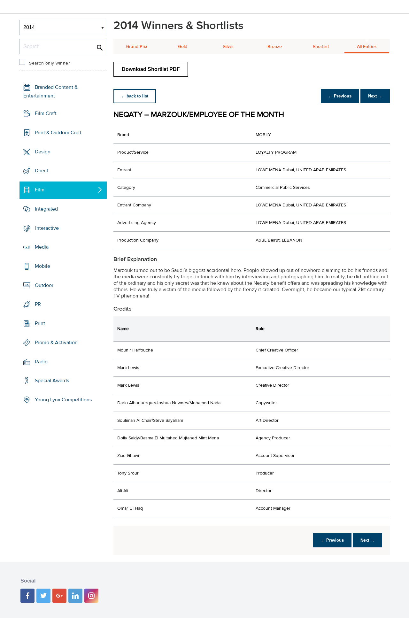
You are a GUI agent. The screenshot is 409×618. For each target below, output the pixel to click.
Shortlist (321, 47)
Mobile (42, 266)
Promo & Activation (56, 342)
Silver (228, 47)
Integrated (46, 209)
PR (38, 304)
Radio (41, 362)
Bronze (274, 47)
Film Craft (46, 113)
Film (39, 190)
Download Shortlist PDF (151, 69)
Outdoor (44, 285)
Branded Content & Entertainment (50, 91)
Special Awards (52, 380)
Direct (41, 170)
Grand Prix (136, 47)
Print (40, 323)
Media (42, 247)
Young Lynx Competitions (63, 400)
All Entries (367, 47)
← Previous (339, 96)
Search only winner (49, 63)
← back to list (134, 96)
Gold (182, 47)
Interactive (47, 228)
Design (42, 151)
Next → (375, 96)
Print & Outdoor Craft (58, 132)
